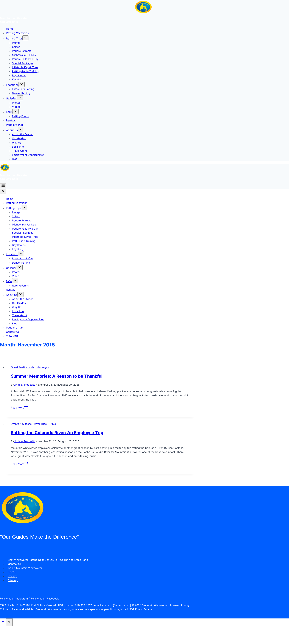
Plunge (16, 42)
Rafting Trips (14, 38)
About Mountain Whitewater (25, 568)
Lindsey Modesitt (24, 384)
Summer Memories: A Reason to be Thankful (57, 376)
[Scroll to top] (3, 622)
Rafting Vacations (17, 33)
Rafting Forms (20, 116)
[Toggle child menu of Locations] (22, 84)
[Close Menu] (3, 191)
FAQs (9, 112)
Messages (42, 367)
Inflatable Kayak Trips (25, 67)
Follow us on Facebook (45, 598)
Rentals (11, 120)
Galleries (11, 98)
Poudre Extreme (21, 50)
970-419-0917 (9, 22)
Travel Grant (19, 150)
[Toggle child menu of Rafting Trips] (25, 37)
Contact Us (13, 331)
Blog (14, 158)
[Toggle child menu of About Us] (21, 129)
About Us (12, 130)
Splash (16, 46)
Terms (12, 572)
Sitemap (13, 580)
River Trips (40, 423)
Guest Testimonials (22, 367)
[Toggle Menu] (3, 185)
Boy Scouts (19, 75)
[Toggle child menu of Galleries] (20, 97)
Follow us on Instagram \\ (15, 598)
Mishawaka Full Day (24, 54)
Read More (19, 407)
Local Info (18, 146)
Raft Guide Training (23, 241)
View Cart (12, 335)
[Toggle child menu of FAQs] (15, 111)
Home (10, 28)
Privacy (12, 576)
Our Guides (19, 138)
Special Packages (22, 63)
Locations (12, 84)
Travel (52, 423)
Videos (16, 106)
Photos (16, 102)
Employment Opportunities (28, 154)
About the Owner (22, 134)
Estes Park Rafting (23, 89)
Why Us (16, 142)
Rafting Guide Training (25, 71)
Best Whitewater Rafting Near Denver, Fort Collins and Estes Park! (48, 559)
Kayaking (17, 79)
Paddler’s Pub (14, 124)
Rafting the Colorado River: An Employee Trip (57, 432)
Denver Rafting (21, 93)
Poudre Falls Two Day (25, 59)
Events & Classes (21, 423)
